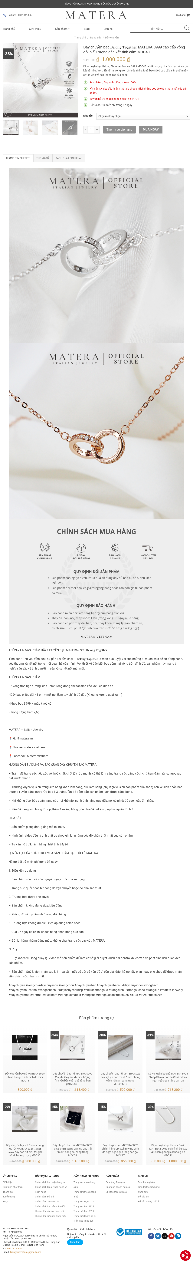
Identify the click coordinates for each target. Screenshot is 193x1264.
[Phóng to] (7, 113)
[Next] (71, 80)
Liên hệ (108, 29)
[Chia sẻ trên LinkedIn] (178, 1236)
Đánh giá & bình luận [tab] (68, 158)
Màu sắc (88, 115)
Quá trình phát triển (13, 1187)
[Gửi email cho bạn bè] (165, 1236)
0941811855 (24, 15)
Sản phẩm (61, 29)
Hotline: (12, 15)
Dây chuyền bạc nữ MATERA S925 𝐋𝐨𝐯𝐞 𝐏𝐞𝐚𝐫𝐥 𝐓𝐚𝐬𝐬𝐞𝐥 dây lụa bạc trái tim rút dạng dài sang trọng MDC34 (72, 1150)
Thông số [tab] (42, 158)
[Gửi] (187, 29)
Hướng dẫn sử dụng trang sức (50, 1216)
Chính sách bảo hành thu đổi (50, 1206)
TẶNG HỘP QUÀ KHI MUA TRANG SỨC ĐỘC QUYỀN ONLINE (97, 3)
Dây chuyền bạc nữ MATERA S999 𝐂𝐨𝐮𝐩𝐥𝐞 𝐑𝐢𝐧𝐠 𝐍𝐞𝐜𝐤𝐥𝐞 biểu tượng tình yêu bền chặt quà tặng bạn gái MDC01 (72, 1078)
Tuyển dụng (9, 1196)
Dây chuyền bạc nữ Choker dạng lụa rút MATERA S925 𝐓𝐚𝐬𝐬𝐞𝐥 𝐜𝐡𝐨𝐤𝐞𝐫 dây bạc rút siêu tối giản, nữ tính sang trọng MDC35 (25, 1150)
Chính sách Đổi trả (44, 1196)
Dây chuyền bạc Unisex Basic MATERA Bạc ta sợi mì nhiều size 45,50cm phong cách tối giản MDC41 (168, 1150)
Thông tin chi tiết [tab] (18, 158)
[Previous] (9, 80)
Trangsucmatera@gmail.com (25, 1252)
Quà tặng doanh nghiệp (118, 1187)
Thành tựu (8, 1192)
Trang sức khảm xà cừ (85, 1216)
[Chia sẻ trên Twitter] (158, 1236)
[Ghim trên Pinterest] (171, 1236)
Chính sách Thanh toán (47, 1201)
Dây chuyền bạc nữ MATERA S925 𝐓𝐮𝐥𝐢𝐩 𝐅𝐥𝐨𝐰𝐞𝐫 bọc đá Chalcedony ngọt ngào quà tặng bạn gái (168, 1077)
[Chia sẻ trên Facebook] (151, 1236)
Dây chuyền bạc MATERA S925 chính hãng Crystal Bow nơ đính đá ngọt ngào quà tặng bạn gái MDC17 (120, 1150)
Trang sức (95, 37)
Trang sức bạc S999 (84, 1211)
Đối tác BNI (143, 1196)
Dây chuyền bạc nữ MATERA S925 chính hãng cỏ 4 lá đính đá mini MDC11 (25, 1077)
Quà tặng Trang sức (116, 1182)
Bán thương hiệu (146, 1182)
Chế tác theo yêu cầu (116, 1192)
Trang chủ (9, 29)
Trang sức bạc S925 (84, 1206)
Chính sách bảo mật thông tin (50, 1182)
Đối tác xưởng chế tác (149, 1201)
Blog (87, 29)
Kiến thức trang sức (83, 1221)
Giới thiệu (35, 29)
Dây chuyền (112, 37)
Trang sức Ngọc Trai (84, 1201)
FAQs (5, 1201)
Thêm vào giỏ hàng (119, 129)
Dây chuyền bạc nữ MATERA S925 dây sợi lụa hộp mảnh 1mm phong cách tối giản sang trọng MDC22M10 (120, 1078)
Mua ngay (151, 129)
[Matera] (96, 15)
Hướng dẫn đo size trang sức (49, 1211)
